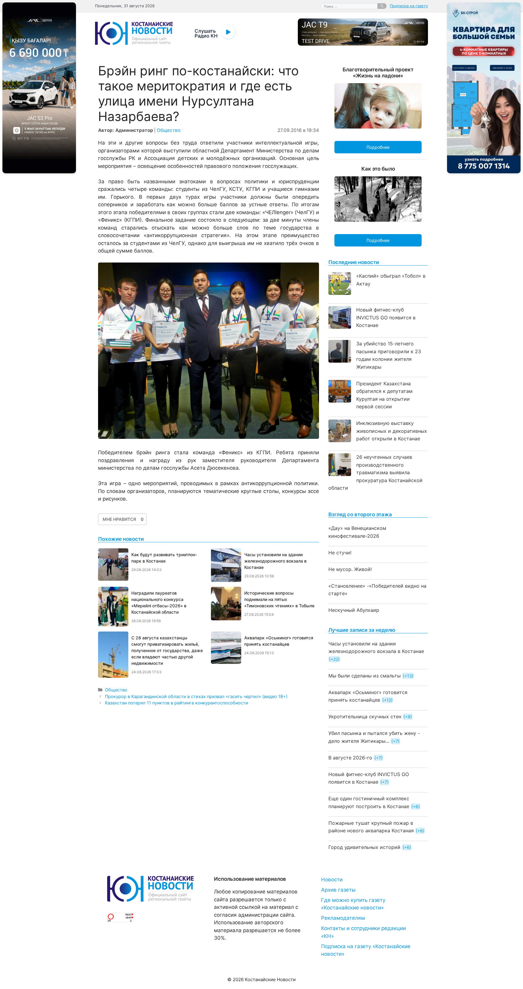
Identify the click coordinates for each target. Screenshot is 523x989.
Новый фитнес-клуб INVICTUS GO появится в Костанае (386, 317)
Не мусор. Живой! (350, 569)
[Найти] (381, 6)
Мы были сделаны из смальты (364, 676)
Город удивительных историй (364, 847)
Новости (332, 879)
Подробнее (378, 147)
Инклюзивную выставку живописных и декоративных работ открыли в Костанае (391, 431)
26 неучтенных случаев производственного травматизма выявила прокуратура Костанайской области (375, 472)
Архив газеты (338, 890)
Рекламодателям (343, 918)
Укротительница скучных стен (364, 716)
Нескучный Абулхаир (353, 610)
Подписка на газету (409, 5)
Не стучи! (339, 553)
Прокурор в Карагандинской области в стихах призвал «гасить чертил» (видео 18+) (196, 696)
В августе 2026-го (350, 758)
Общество (168, 130)
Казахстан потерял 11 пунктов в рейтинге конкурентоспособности (176, 702)
